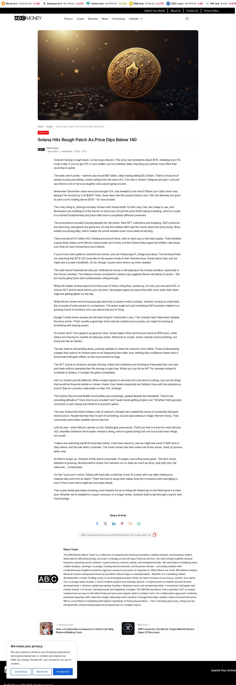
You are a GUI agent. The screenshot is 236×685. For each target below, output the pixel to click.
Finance (68, 18)
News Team (53, 148)
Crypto (80, 18)
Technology (118, 18)
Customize (21, 671)
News (105, 18)
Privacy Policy (211, 10)
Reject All (42, 671)
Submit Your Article (154, 10)
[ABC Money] (28, 17)
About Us (175, 10)
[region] (41, 660)
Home (41, 126)
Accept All (63, 671)
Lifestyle (134, 18)
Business (93, 18)
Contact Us (192, 10)
